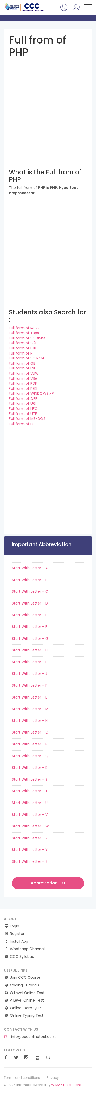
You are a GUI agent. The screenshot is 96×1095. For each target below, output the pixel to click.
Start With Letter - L (29, 697)
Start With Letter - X (30, 838)
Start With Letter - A (30, 568)
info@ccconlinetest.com (33, 1036)
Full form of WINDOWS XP (31, 393)
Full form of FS (21, 423)
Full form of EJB (22, 348)
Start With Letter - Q (30, 755)
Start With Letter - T (30, 791)
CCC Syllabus (22, 956)
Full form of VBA (23, 378)
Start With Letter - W (30, 826)
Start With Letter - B (29, 579)
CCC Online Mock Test (25, 7)
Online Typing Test (27, 1015)
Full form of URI (22, 403)
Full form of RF (21, 353)
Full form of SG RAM (26, 358)
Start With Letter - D (30, 603)
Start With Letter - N (30, 720)
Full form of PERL (23, 388)
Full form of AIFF (23, 398)
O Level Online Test (27, 992)
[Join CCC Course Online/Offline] (64, 9)
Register (17, 933)
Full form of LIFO (23, 408)
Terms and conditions (22, 1077)
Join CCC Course (25, 977)
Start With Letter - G (30, 638)
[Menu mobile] (88, 8)
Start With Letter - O (30, 732)
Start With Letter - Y (30, 849)
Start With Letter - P (29, 744)
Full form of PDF (23, 383)
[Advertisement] (48, 115)
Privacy (53, 1077)
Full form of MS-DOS (27, 418)
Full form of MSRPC (25, 328)
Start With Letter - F (29, 626)
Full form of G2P (23, 343)
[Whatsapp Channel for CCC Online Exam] (77, 9)
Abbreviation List (48, 883)
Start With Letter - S (29, 779)
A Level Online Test (27, 1000)
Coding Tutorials (24, 985)
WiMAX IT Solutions (66, 1084)
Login (14, 926)
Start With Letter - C (30, 591)
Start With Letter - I (29, 662)
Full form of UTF (23, 413)
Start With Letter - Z (29, 861)
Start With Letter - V (30, 814)
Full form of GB (22, 363)
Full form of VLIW (24, 373)
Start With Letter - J (29, 673)
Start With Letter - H (30, 650)
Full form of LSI (22, 368)
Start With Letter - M (30, 708)
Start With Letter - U (30, 802)
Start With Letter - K (29, 685)
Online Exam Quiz (25, 1008)
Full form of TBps (24, 332)
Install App (19, 941)
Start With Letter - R (29, 767)
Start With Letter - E (29, 614)
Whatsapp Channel (27, 948)
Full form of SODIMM (27, 338)
